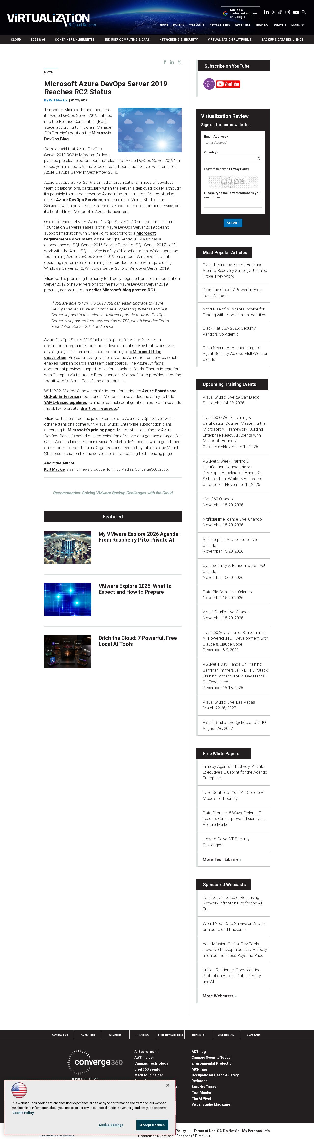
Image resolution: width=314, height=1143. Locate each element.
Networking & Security (178, 39)
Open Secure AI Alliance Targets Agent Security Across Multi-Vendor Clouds (235, 353)
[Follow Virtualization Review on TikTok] (280, 13)
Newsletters (219, 24)
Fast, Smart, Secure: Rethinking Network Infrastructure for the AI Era (232, 903)
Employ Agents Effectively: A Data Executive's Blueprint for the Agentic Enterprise (235, 772)
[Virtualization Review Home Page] (51, 21)
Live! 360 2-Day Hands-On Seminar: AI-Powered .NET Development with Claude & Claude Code (235, 638)
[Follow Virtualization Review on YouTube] (296, 12)
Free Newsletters (170, 1034)
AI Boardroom (145, 1052)
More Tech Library (220, 859)
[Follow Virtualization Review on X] (273, 12)
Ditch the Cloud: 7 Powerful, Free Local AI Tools (138, 641)
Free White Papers (221, 753)
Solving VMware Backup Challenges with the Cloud (113, 492)
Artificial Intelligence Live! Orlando (232, 519)
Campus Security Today (211, 1057)
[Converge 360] (95, 1063)
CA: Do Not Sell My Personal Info (243, 1131)
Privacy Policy (239, 169)
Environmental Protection (213, 1063)
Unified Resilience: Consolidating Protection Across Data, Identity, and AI (232, 975)
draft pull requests (99, 408)
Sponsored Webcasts (224, 884)
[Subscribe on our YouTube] (219, 88)
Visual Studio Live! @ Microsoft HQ (234, 722)
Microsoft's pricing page (91, 429)
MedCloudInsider (148, 1075)
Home (164, 24)
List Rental (226, 1034)
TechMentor (202, 1093)
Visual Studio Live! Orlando (226, 611)
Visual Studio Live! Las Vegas (229, 702)
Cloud (16, 39)
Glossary (254, 1034)
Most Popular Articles (225, 252)
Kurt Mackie (58, 100)
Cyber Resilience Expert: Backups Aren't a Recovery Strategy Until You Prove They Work (235, 270)
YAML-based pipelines (65, 402)
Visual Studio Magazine (211, 1104)
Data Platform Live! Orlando (227, 591)
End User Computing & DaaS (127, 39)
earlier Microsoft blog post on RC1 (122, 289)
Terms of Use (204, 1131)
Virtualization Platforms (230, 39)
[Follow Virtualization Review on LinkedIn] (266, 13)
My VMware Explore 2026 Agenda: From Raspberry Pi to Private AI (139, 537)
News (48, 72)
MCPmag (199, 1069)
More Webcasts (218, 995)
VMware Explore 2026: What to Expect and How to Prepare (135, 589)
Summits (280, 24)
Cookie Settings (111, 1125)
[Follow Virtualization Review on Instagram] (287, 13)
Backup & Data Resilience (282, 39)
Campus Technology (151, 1063)
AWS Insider (144, 1057)
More (295, 24)
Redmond (200, 1081)
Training (261, 24)
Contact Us (60, 1034)
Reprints (198, 1034)
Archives (115, 1034)
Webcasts (197, 24)
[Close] (167, 1085)
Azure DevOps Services (79, 199)
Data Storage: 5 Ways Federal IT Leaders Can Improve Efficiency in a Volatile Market (235, 818)
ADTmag (199, 1052)
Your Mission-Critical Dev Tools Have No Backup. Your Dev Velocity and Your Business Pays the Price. (235, 949)
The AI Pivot (201, 1099)
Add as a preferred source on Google (243, 13)
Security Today (204, 1087)
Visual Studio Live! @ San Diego (231, 397)
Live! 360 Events (147, 1069)
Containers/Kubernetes (74, 39)
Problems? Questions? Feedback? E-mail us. (174, 1136)
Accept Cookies (152, 1125)
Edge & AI (38, 39)
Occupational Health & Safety (215, 1075)
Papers (178, 24)
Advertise (242, 24)
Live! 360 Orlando (218, 498)
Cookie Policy (23, 1113)
